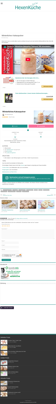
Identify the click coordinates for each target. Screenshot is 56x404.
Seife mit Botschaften (13, 372)
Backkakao (9, 151)
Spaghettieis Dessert (13, 361)
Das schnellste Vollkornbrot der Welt (17, 351)
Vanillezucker (10, 149)
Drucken (16, 126)
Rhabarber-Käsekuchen (7, 210)
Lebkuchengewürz (11, 152)
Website (3, 249)
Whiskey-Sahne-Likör (13, 366)
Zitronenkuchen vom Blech (14, 346)
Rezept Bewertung (6, 224)
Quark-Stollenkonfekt (25, 210)
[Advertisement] (28, 22)
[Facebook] (25, 400)
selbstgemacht (12, 191)
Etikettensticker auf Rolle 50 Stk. (9, 171)
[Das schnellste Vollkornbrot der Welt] (4, 353)
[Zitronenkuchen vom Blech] (4, 347)
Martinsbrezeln (41, 210)
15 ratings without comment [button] (21, 218)
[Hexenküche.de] (28, 5)
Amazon (23, 165)
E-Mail (3, 245)
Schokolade (4, 191)
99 (15, 347)
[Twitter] (26, 400)
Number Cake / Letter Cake (14, 340)
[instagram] (30, 400)
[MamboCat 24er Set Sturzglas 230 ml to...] (8, 80)
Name (3, 240)
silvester (19, 191)
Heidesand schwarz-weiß (14, 392)
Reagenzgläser (5, 169)
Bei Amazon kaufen (48, 86)
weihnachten (25, 191)
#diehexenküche (25, 178)
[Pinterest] (27, 400)
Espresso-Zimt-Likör (7, 195)
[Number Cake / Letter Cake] (4, 342)
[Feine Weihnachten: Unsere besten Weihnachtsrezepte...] (8, 97)
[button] (2, 117)
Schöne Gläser (5, 167)
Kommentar (4, 228)
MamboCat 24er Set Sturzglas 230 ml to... (27, 78)
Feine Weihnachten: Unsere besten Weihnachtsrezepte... (31, 93)
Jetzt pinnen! (42, 126)
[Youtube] (29, 400)
